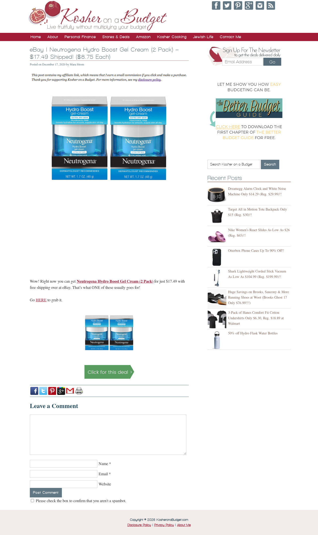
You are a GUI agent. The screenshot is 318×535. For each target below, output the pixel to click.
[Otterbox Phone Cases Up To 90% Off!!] (217, 257)
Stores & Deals (116, 37)
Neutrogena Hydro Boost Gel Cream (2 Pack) (115, 281)
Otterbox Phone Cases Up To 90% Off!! (256, 250)
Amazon (143, 37)
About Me (184, 525)
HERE (41, 299)
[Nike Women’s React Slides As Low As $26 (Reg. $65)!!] (217, 236)
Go (272, 61)
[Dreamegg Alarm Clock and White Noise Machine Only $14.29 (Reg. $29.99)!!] (217, 195)
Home (36, 37)
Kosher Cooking (172, 37)
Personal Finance (80, 37)
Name (103, 463)
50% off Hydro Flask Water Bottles (253, 333)
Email (103, 473)
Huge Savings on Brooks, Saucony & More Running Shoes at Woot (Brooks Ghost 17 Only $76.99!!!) (258, 297)
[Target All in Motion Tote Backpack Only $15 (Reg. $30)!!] (217, 216)
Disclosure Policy (139, 525)
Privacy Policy (164, 525)
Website (105, 483)
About (52, 37)
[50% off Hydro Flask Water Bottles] (217, 340)
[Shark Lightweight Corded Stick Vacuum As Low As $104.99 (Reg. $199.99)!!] (217, 278)
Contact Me (230, 37)
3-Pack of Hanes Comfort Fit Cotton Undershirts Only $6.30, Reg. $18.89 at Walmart (256, 318)
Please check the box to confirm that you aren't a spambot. (80, 500)
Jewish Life (203, 37)
